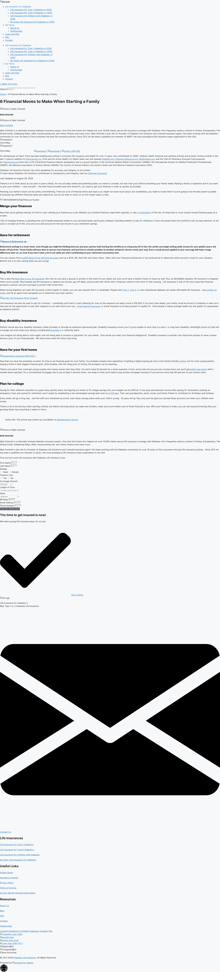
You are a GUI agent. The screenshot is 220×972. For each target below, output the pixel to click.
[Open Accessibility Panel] (4, 968)
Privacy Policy (7, 882)
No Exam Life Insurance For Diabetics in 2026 (32, 22)
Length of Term (7, 487)
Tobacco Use (6, 475)
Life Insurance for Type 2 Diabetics (17, 849)
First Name (5, 463)
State (2, 493)
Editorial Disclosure (97, 173)
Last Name (5, 466)
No (12, 478)
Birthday (4, 499)
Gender (3, 469)
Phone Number (7, 505)
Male (6, 472)
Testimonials (16, 31)
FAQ (7, 37)
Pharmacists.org (33, 159)
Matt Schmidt (6, 125)
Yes (5, 478)
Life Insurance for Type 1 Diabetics (17, 844)
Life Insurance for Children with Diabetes (20, 854)
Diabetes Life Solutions (25, 957)
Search (3, 89)
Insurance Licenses (9, 877)
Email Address (7, 502)
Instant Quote (6, 872)
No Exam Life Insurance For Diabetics (18, 860)
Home (3, 94)
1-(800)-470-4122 (8, 84)
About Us (14, 28)
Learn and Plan (12, 34)
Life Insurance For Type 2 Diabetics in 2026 (31, 12)
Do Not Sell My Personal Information (17, 893)
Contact (9, 40)
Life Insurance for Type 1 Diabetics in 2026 (31, 9)
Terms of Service (8, 888)
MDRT (38, 452)
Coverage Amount (9, 481)
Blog (2, 910)
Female (15, 472)
